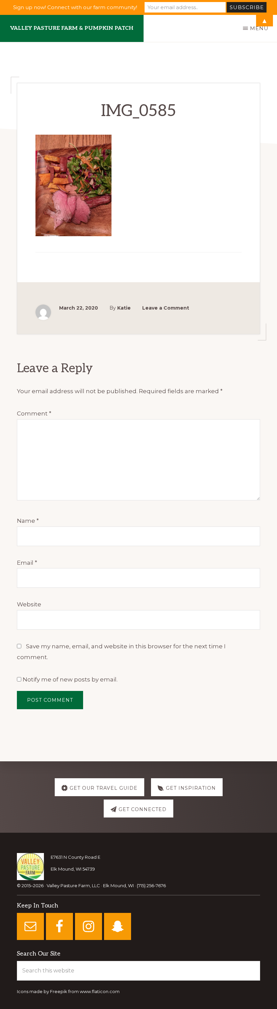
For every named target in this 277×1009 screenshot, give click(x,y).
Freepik (58, 991)
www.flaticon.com (100, 991)
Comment (34, 413)
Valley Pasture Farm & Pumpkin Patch (71, 28)
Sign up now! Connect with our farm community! (75, 7)
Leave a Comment (165, 308)
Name (28, 520)
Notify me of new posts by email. (70, 679)
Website (29, 604)
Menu (259, 28)
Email (27, 562)
